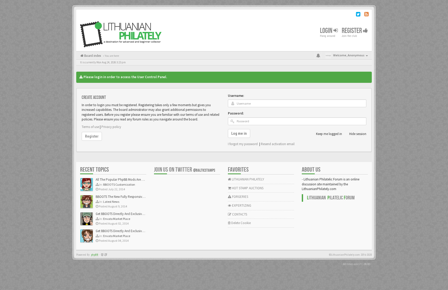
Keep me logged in (329, 134)
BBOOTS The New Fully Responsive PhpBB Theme (130, 196)
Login (326, 30)
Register (352, 30)
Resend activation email (278, 144)
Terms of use (90, 127)
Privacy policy (111, 127)
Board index (92, 55)
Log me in (239, 133)
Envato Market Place (116, 219)
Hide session (357, 134)
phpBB (94, 255)
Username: (236, 95)
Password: (236, 113)
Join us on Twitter (184, 169)
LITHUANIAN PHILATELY (247, 179)
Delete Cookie (240, 223)
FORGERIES (239, 196)
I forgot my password (243, 144)
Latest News (111, 202)
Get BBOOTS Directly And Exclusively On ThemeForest (133, 214)
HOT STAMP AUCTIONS (247, 188)
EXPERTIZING (241, 205)
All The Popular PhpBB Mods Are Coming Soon (128, 179)
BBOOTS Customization (119, 184)
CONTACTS (239, 214)
